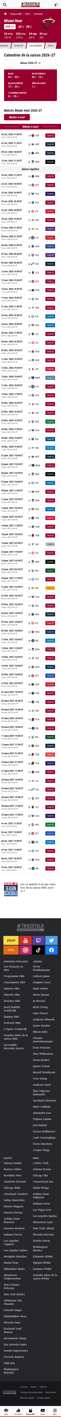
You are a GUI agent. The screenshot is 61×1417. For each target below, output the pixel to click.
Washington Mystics (40, 1248)
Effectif (19, 45)
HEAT (27, 13)
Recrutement (51, 1392)
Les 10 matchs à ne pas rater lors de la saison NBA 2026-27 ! (38, 888)
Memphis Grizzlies (15, 1256)
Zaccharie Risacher (44, 1100)
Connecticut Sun (43, 1181)
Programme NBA (14, 976)
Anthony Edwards (44, 1019)
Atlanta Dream (42, 1169)
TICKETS (50, 135)
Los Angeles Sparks (45, 1216)
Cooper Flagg (41, 1150)
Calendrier (38, 13)
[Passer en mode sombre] (56, 5)
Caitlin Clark (41, 1163)
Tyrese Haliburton (44, 1131)
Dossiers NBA (12, 1000)
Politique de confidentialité (31, 1392)
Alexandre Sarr (42, 1112)
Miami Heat (11, 1262)
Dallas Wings (41, 1187)
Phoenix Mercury (43, 1234)
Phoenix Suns (12, 1322)
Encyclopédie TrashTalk (12, 1009)
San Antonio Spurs (15, 1344)
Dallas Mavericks (14, 1200)
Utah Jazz (9, 1363)
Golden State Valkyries (41, 1195)
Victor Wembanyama (41, 968)
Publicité (43, 1386)
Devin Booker (41, 1060)
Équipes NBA (16, 13)
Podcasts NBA (12, 1022)
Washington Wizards (11, 1371)
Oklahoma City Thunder (13, 1302)
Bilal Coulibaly (41, 1106)
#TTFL (11, 950)
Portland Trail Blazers (12, 1330)
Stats (50, 45)
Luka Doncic (40, 1013)
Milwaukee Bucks (14, 1268)
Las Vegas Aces (42, 1209)
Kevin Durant (41, 994)
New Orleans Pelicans (11, 1286)
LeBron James (41, 976)
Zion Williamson (43, 1053)
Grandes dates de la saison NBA (16, 1037)
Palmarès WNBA (43, 1256)
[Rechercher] (5, 5)
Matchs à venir (17, 117)
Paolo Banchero (42, 1143)
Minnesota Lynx (43, 1222)
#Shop (11, 940)
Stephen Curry (41, 982)
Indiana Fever (41, 1203)
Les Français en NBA (13, 968)
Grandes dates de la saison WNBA (45, 1277)
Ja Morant (39, 1000)
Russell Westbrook (44, 1072)
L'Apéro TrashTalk (15, 1029)
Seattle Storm (41, 1240)
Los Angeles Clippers (11, 1242)
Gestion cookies (43, 1397)
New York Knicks (14, 1294)
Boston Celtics (13, 1169)
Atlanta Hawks (13, 1163)
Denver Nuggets (13, 1206)
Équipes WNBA (42, 1262)
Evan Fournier (41, 1047)
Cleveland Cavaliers (16, 1194)
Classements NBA (14, 982)
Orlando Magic (13, 1310)
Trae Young (40, 1078)
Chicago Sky (40, 1175)
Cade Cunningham (44, 1137)
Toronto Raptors (14, 1356)
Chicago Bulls (12, 1187)
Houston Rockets (14, 1228)
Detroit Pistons (13, 1212)
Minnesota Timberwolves (12, 1277)
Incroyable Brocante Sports (14, 1046)
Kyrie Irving (40, 1007)
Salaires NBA (11, 988)
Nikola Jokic (40, 1031)
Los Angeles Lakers (15, 1250)
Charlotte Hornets (15, 1181)
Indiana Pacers (13, 1234)
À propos (24, 1386)
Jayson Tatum (41, 1066)
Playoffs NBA (12, 994)
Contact (33, 1386)
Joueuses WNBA (42, 1268)
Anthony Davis (42, 1084)
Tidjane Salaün (42, 1119)
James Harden (41, 1025)
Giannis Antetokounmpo (43, 1039)
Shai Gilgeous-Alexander (42, 1092)
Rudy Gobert (40, 988)
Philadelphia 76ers (15, 1316)
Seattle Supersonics (16, 1350)
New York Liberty (43, 1228)
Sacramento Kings (15, 1338)
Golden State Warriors (12, 1220)
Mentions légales (27, 1397)
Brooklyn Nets (12, 1175)
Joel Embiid (40, 1125)
